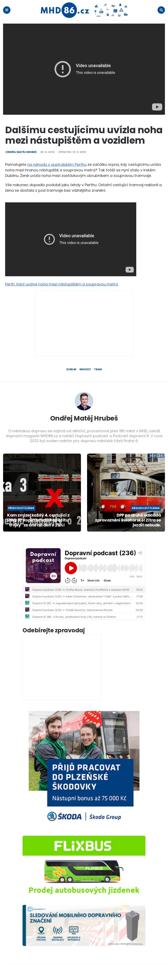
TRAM (98, 369)
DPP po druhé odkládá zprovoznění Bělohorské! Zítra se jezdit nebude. (128, 520)
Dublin (71, 369)
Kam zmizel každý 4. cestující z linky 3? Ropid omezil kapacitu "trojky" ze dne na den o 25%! (38, 520)
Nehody (85, 369)
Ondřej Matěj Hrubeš (21, 152)
